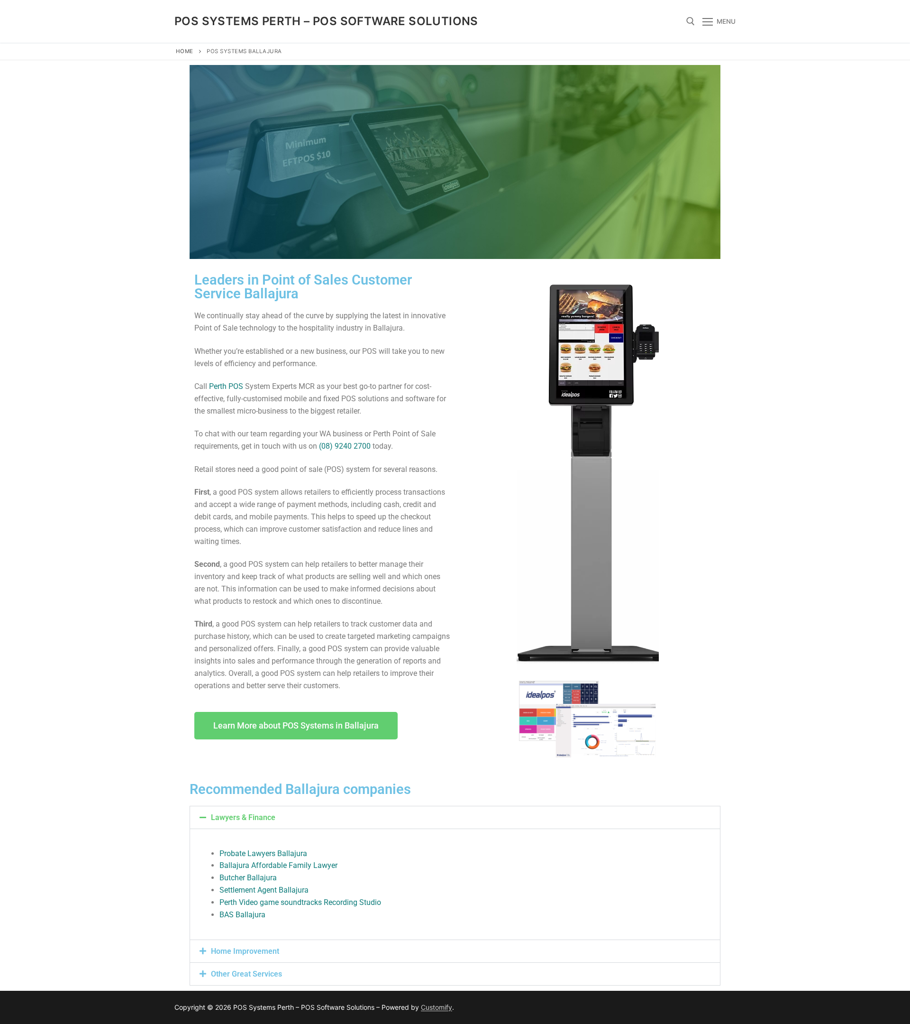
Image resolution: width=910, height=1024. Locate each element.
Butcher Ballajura (248, 877)
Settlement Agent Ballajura (264, 890)
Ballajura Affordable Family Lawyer (278, 865)
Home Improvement (245, 951)
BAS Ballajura (242, 914)
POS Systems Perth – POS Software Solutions (326, 21)
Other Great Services (246, 973)
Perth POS (226, 386)
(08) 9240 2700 (345, 446)
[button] (455, 817)
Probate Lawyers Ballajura (263, 853)
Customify (436, 1007)
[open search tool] (690, 21)
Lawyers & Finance (243, 817)
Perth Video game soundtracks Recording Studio (300, 902)
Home (184, 51)
